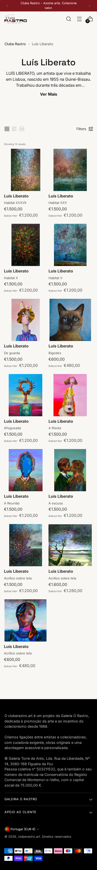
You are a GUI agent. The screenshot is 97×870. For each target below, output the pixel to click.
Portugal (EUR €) (23, 829)
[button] (7, 129)
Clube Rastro (15, 44)
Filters (81, 129)
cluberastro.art (29, 836)
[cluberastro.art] (15, 19)
